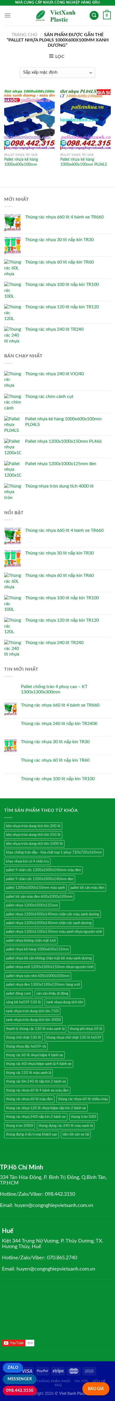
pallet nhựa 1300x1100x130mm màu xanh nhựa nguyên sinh (54, 931)
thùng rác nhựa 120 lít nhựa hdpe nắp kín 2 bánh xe (46, 1108)
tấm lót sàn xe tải (76, 1134)
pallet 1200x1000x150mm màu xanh (35, 887)
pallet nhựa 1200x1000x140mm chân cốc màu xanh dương (52, 914)
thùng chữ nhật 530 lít (23, 1037)
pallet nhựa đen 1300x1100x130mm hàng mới (43, 984)
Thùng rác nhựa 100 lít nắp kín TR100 (58, 779)
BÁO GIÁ (96, 1389)
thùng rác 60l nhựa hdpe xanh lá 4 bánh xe (38, 1064)
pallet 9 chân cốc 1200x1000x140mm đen (39, 879)
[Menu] (7, 15)
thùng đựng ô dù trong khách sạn (31, 1134)
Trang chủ (24, 34)
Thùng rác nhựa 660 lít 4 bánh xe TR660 (60, 705)
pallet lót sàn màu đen (87, 887)
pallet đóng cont (18, 993)
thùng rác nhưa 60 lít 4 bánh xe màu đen (37, 1090)
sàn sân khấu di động (52, 993)
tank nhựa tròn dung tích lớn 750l (32, 1011)
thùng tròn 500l (83, 1116)
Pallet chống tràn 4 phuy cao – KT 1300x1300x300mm (54, 689)
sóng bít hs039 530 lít (23, 1002)
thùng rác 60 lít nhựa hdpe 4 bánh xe (34, 1055)
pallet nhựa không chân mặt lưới (31, 940)
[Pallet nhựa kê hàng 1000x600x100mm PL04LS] (85, 119)
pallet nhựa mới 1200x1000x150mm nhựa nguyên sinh (50, 967)
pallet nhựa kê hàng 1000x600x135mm (37, 949)
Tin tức (81, 1381)
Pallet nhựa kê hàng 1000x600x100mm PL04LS (83, 162)
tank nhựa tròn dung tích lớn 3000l (33, 1020)
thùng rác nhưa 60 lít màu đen (29, 1099)
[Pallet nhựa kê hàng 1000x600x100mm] (29, 119)
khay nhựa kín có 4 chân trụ (27, 861)
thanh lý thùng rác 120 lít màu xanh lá (35, 1029)
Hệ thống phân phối (51, 1381)
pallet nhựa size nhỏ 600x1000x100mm (38, 976)
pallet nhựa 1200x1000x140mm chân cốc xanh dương (49, 923)
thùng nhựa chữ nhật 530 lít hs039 (73, 1037)
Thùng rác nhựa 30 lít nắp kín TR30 (55, 742)
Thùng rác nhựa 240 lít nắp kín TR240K (59, 723)
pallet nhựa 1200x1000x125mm (32, 905)
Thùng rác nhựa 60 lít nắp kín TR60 (55, 760)
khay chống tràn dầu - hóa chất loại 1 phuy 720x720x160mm (54, 852)
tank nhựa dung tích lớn (64, 1002)
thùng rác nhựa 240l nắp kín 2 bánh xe (36, 1116)
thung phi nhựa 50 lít (86, 1029)
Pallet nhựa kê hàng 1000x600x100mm (21, 162)
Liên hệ (99, 1381)
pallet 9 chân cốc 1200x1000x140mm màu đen (43, 870)
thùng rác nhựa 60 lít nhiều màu (83, 1099)
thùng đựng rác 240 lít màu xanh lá (66, 1125)
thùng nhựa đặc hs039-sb (26, 1046)
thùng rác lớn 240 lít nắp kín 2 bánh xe (36, 1081)
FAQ (58, 1385)
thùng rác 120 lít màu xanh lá (28, 1072)
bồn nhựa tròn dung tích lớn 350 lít (33, 834)
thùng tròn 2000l (19, 1125)
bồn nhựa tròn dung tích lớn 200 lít (33, 826)
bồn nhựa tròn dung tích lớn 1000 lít (34, 843)
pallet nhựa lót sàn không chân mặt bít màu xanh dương (49, 958)
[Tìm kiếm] (94, 15)
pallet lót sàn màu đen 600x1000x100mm (39, 896)
